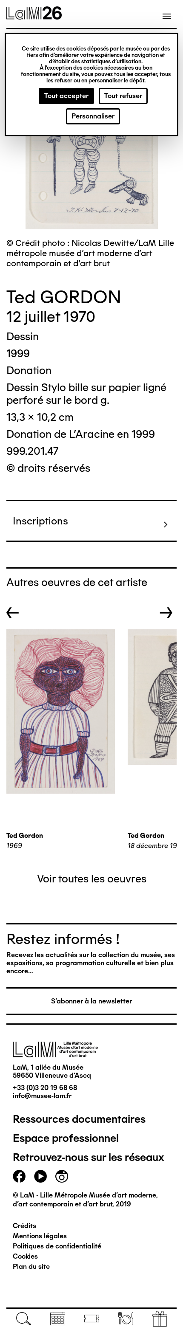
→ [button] (166, 613)
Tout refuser (123, 96)
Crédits (24, 1226)
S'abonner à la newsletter (91, 1001)
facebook (19, 1176)
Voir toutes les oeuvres (91, 878)
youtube (40, 1176)
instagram (61, 1176)
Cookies (25, 1256)
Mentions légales (40, 1236)
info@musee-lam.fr (42, 1096)
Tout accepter (66, 96)
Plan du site (31, 1266)
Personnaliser (92, 116)
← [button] (12, 613)
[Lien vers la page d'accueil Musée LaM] (34, 16)
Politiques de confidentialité (57, 1246)
